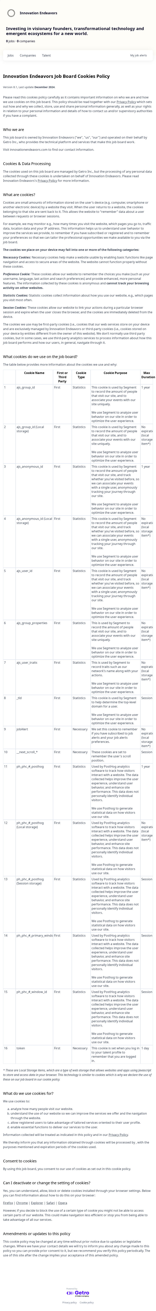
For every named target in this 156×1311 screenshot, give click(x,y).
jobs (11, 55)
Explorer (37, 1203)
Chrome (22, 1203)
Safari (50, 1203)
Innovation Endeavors (38, 13)
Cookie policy (87, 1302)
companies (28, 55)
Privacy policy (69, 1302)
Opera (62, 1203)
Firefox (8, 1203)
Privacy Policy (126, 102)
